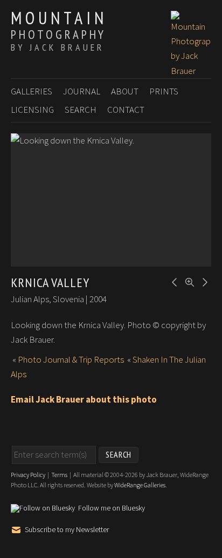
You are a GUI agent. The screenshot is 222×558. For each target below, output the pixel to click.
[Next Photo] (203, 281)
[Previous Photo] (173, 281)
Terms (59, 475)
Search (80, 109)
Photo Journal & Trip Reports (71, 359)
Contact (125, 109)
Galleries (31, 91)
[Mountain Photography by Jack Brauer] (191, 71)
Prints (163, 91)
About (124, 91)
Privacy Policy (28, 475)
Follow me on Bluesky (111, 508)
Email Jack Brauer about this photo (84, 399)
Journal (81, 91)
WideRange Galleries (139, 485)
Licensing (32, 109)
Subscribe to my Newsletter (67, 529)
